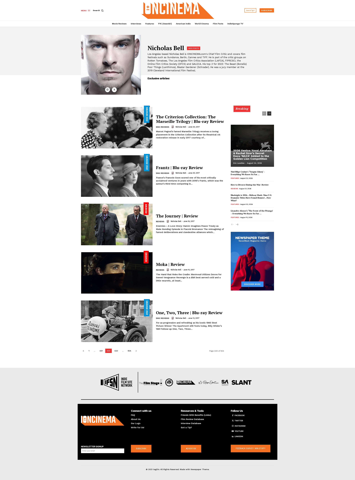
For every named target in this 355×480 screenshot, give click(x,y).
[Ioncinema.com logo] (102, 421)
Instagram (240, 426)
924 (129, 351)
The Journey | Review (177, 216)
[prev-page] (83, 351)
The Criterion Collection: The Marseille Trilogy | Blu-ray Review (190, 119)
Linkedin (239, 436)
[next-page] (136, 351)
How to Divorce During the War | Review (250, 184)
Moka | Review (170, 264)
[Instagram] (107, 89)
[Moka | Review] (117, 272)
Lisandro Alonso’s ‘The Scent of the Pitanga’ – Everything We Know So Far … (252, 212)
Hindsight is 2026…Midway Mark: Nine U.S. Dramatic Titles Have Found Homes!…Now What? (251, 198)
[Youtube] (233, 431)
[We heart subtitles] (177, 10)
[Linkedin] (233, 436)
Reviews (160, 221)
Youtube (239, 431)
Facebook (240, 415)
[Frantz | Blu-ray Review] (117, 175)
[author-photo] (173, 126)
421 (101, 351)
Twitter (239, 421)
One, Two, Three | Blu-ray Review (189, 312)
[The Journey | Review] (117, 223)
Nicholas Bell (180, 127)
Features (235, 178)
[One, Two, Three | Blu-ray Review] (117, 320)
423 (116, 351)
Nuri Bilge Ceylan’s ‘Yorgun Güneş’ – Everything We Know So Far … (248, 173)
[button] (99, 10)
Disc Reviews (162, 127)
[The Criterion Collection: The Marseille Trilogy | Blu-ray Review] (117, 127)
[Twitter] (114, 89)
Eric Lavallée (238, 163)
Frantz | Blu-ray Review (179, 167)
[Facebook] (233, 415)
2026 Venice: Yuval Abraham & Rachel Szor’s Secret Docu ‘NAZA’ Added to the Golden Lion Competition (252, 154)
